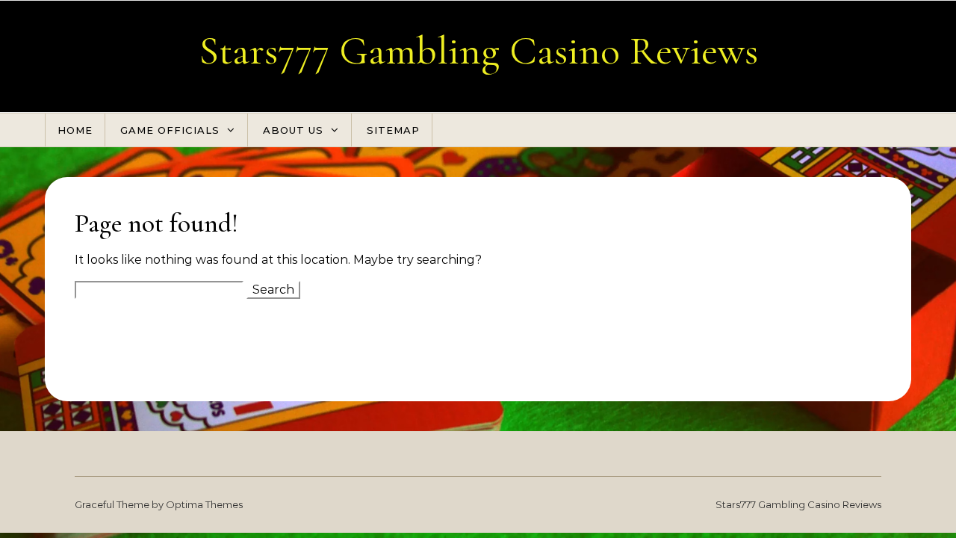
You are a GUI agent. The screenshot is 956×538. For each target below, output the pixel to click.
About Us (293, 130)
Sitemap (393, 130)
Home (75, 130)
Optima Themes (204, 504)
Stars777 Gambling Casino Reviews (478, 50)
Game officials (170, 130)
